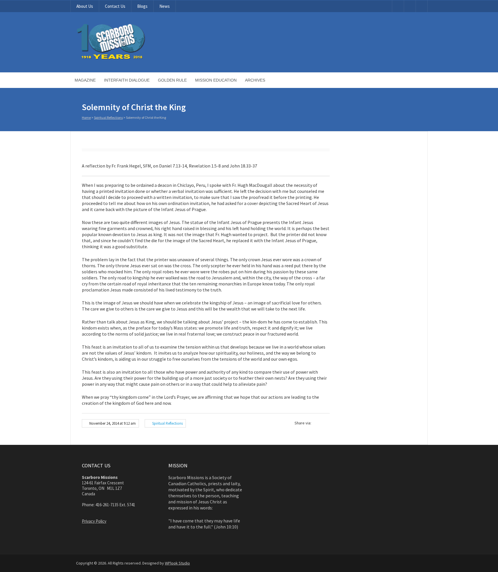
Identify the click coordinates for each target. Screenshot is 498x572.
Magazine (85, 80)
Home (86, 117)
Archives (255, 80)
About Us (84, 6)
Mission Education (216, 80)
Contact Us (115, 6)
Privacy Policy (94, 521)
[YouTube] (398, 6)
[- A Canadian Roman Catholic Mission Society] (132, 58)
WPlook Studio (177, 563)
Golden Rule (172, 80)
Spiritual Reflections (108, 117)
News (164, 6)
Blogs (142, 6)
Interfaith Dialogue (127, 80)
